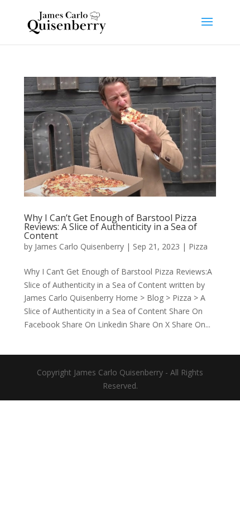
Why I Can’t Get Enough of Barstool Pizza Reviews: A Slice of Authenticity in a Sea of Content (110, 227)
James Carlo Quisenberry (79, 246)
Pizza (198, 246)
